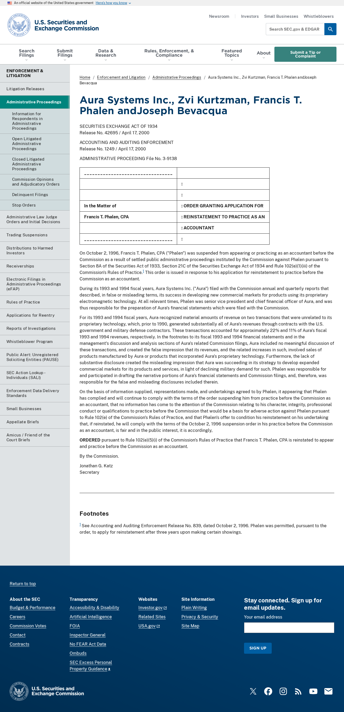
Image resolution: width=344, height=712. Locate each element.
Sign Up (257, 648)
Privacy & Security (199, 616)
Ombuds (78, 653)
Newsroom (219, 16)
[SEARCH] (330, 29)
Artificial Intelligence (91, 616)
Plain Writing (194, 607)
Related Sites (152, 616)
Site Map (190, 625)
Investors (250, 16)
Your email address (263, 617)
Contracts (19, 644)
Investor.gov (150, 607)
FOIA (75, 625)
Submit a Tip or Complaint (305, 54)
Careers (17, 616)
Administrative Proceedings (176, 77)
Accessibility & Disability (94, 607)
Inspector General (88, 635)
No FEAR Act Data (88, 644)
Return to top (23, 583)
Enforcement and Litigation (121, 77)
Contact (18, 635)
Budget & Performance (32, 607)
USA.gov (147, 625)
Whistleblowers (319, 16)
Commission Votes (28, 625)
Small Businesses (281, 16)
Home (85, 77)
